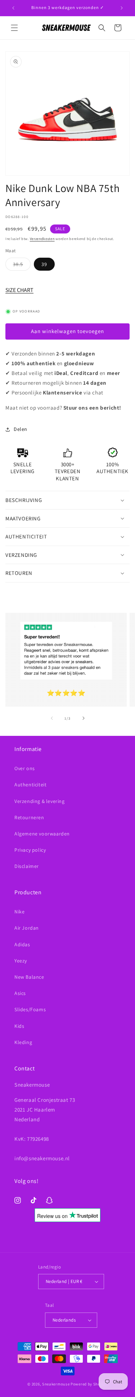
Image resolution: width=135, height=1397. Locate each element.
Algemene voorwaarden (42, 833)
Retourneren (29, 817)
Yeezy (20, 960)
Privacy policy (30, 850)
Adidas (22, 944)
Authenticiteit (30, 784)
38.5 (22, 266)
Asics (20, 993)
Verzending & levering (39, 801)
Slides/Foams (30, 1009)
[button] (14, 28)
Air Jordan (26, 928)
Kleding (23, 1042)
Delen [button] (20, 429)
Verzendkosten (42, 238)
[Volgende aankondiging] (122, 8)
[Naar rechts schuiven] (83, 718)
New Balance (29, 977)
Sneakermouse (55, 1384)
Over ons (24, 768)
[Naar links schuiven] (52, 718)
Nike (19, 911)
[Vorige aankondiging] (13, 8)
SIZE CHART (19, 290)
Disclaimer (26, 866)
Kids (19, 1026)
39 (44, 264)
